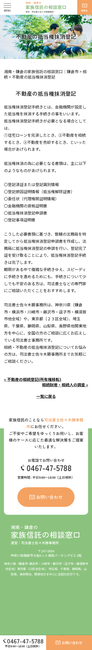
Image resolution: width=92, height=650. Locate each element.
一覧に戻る (46, 396)
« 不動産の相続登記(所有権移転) (32, 379)
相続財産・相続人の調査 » (65, 385)
